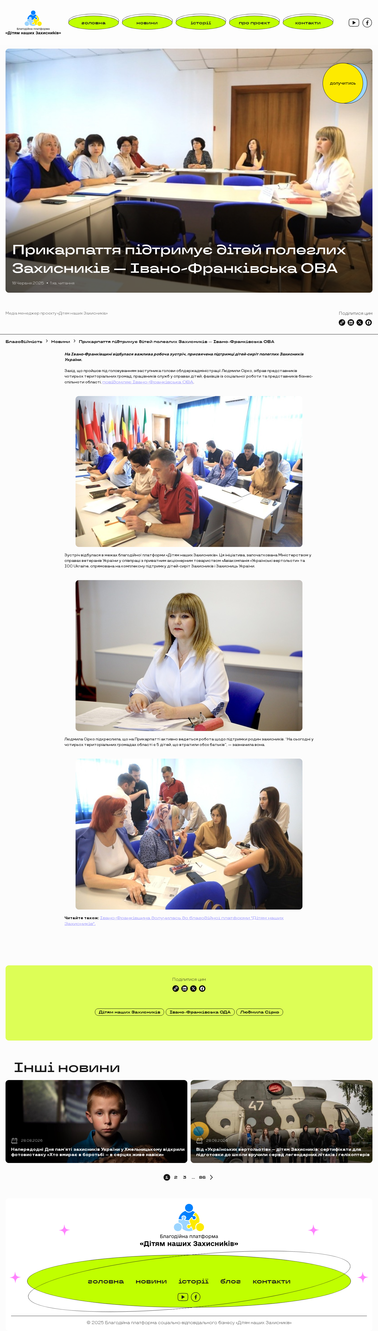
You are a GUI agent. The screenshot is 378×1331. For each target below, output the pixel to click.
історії (201, 23)
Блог (230, 1281)
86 (202, 1177)
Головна (93, 23)
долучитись (343, 83)
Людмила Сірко (259, 1012)
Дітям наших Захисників (129, 1012)
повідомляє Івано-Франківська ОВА (147, 382)
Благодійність (24, 341)
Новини (147, 23)
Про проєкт (254, 23)
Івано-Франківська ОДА (200, 1012)
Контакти (308, 23)
